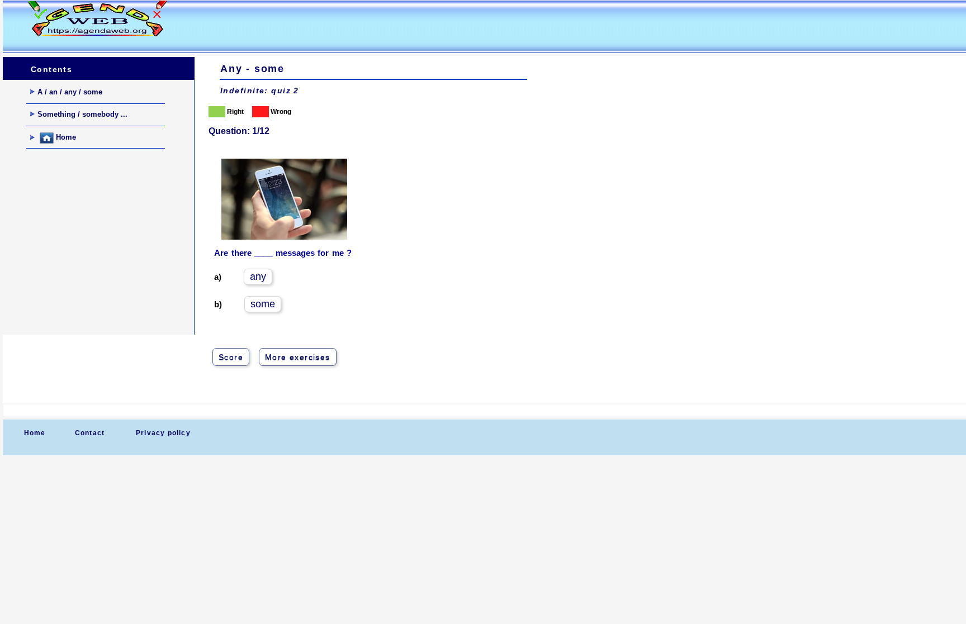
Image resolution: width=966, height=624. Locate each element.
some (262, 303)
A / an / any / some (69, 92)
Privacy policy (163, 433)
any (258, 276)
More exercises (297, 357)
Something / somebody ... (82, 114)
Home (65, 138)
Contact (90, 433)
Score (231, 357)
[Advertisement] (396, 26)
